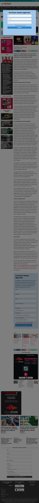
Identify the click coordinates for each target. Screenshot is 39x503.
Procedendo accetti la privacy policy (20, 25)
